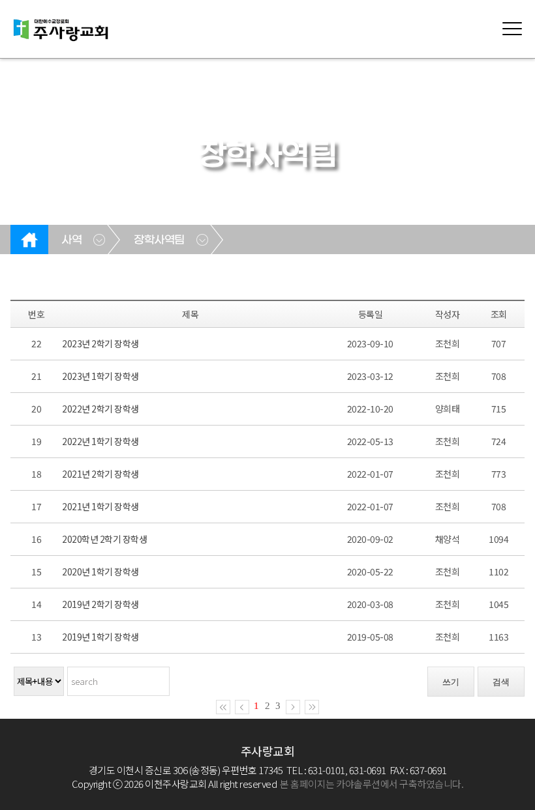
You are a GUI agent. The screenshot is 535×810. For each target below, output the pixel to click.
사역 (71, 240)
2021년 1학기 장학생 (100, 506)
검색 (501, 682)
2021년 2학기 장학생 (100, 473)
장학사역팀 (159, 240)
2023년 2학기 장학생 (100, 343)
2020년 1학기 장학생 (100, 571)
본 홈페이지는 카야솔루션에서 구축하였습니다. (371, 783)
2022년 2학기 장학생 (100, 408)
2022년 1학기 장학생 (100, 441)
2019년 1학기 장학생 (100, 636)
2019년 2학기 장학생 (100, 604)
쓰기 (450, 682)
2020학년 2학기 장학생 (104, 538)
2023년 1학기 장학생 (100, 376)
